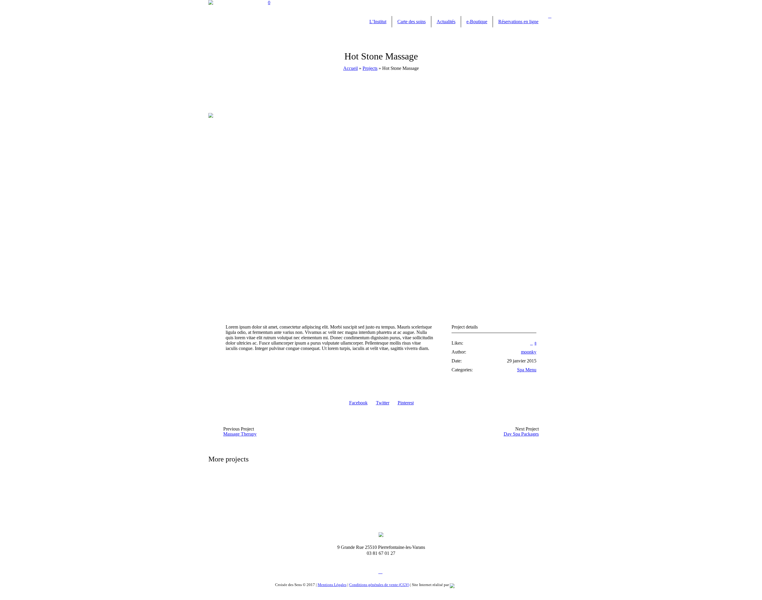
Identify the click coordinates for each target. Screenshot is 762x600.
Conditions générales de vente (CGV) (379, 584)
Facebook (358, 402)
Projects (370, 68)
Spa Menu (526, 369)
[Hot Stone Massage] (381, 210)
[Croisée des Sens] (381, 534)
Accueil (350, 68)
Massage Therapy (240, 433)
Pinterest (406, 402)
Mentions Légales (332, 584)
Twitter (382, 402)
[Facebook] (380, 571)
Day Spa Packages (521, 433)
